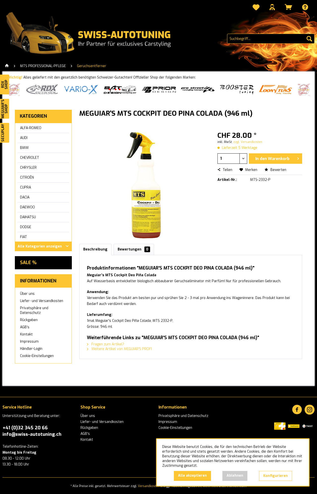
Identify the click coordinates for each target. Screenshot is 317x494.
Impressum (29, 341)
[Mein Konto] (272, 7)
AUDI (23, 138)
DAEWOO (27, 207)
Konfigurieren (275, 475)
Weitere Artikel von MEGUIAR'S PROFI (121, 349)
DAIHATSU (28, 217)
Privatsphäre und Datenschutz (34, 310)
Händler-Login (31, 348)
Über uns (27, 293)
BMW (24, 147)
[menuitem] (256, 8)
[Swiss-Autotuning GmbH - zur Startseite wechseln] (95, 33)
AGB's (24, 327)
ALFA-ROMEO (30, 128)
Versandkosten (148, 486)
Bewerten (277, 169)
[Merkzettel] (256, 8)
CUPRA (25, 187)
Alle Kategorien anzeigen (40, 246)
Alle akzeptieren (192, 475)
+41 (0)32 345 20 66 (25, 428)
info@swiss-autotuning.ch (31, 434)
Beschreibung (95, 249)
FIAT (23, 237)
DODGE (25, 227)
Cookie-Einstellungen (37, 356)
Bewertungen (133, 249)
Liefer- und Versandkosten (41, 301)
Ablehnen (235, 475)
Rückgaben (29, 320)
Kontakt (26, 334)
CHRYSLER (28, 167)
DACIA (24, 197)
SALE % (28, 263)
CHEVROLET (29, 157)
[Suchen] (309, 39)
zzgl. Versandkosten (247, 142)
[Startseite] (6, 66)
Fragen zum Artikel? (107, 344)
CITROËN (27, 177)
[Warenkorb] (288, 7)
